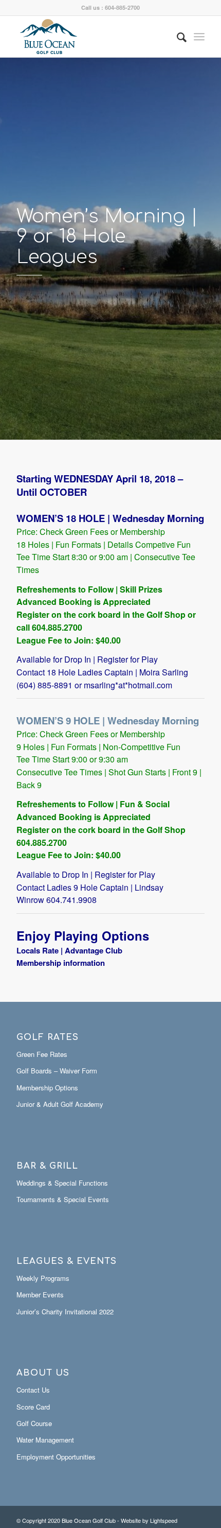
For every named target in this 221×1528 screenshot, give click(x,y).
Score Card (33, 1407)
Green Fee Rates (41, 1054)
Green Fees (87, 531)
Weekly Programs (42, 1278)
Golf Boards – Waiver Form (56, 1070)
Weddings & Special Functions (62, 1183)
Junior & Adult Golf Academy (59, 1104)
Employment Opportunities (56, 1457)
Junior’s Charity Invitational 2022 (65, 1311)
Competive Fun (163, 544)
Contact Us (33, 1390)
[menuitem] (177, 36)
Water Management (45, 1440)
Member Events (40, 1294)
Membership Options (47, 1087)
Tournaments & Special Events (62, 1199)
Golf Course (34, 1423)
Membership (142, 531)
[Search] (177, 36)
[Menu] (199, 36)
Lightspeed (163, 1520)
